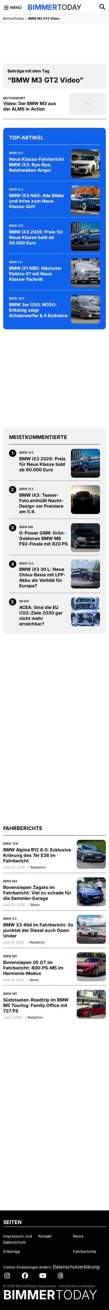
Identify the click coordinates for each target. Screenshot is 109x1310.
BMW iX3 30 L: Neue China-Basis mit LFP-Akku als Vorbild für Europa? (42, 577)
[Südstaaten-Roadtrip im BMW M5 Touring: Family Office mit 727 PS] (91, 1004)
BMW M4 (10, 881)
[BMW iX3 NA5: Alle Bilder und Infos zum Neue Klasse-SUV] (85, 200)
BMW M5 (10, 956)
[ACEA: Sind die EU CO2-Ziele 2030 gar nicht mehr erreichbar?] (85, 611)
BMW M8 (26, 527)
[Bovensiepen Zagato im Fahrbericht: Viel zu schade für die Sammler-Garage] (91, 891)
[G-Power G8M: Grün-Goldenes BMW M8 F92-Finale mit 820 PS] (85, 537)
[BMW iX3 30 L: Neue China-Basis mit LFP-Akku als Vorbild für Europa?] (85, 574)
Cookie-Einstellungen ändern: (27, 1267)
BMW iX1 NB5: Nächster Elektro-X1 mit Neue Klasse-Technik (35, 274)
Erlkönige (11, 1251)
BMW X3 (10, 919)
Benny (35, 905)
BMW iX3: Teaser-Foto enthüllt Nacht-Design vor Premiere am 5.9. (41, 503)
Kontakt (44, 1236)
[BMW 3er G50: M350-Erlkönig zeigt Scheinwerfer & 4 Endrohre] (85, 309)
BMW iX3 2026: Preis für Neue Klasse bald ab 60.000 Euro (36, 237)
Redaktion (38, 867)
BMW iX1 (16, 262)
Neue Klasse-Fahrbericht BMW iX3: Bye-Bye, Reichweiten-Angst (36, 164)
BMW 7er (10, 844)
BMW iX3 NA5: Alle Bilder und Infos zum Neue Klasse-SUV (36, 201)
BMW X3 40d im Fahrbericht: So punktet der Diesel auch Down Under (38, 930)
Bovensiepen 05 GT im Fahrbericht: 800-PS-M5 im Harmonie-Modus (33, 968)
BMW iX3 (16, 153)
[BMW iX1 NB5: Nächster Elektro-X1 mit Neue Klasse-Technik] (85, 272)
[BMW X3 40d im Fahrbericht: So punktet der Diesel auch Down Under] (91, 929)
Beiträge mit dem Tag (28, 70)
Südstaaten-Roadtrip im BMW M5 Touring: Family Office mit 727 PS (36, 1005)
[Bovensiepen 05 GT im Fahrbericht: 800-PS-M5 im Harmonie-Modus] (91, 966)
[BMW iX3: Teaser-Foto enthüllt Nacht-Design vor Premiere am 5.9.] (85, 499)
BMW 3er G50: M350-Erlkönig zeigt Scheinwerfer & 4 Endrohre (38, 310)
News (24, 601)
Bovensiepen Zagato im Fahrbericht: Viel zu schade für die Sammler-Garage (37, 893)
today (54, 7)
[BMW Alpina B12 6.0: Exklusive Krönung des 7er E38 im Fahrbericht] (91, 854)
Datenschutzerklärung (76, 1267)
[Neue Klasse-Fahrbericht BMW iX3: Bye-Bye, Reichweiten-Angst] (85, 163)
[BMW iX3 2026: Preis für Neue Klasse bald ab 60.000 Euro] (85, 236)
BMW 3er (16, 298)
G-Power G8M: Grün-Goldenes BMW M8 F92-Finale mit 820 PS (43, 538)
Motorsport (14, 98)
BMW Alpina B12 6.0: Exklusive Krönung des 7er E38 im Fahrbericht (37, 855)
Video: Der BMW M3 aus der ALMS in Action (29, 106)
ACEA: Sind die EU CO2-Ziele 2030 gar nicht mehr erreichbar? (40, 616)
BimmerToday (13, 18)
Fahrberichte (84, 1251)
